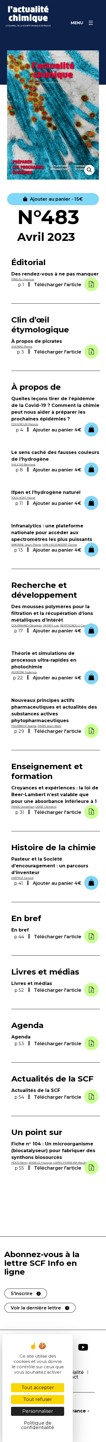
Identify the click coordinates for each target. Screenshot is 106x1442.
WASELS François (40, 1162)
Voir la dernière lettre (36, 1308)
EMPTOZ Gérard (22, 877)
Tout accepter (37, 1387)
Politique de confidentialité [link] (37, 1425)
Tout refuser (37, 1399)
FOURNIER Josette (24, 725)
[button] (53, 198)
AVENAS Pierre (21, 346)
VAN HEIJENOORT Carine (59, 544)
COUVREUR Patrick (24, 424)
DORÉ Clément (46, 806)
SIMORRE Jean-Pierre (26, 544)
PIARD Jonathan (22, 806)
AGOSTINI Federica (24, 672)
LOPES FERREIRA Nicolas (70, 1162)
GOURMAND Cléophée (26, 625)
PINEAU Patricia (22, 279)
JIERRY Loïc (51, 625)
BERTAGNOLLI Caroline (76, 625)
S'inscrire (22, 1293)
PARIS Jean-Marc (49, 725)
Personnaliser (37, 1411)
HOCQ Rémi (19, 1162)
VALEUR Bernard (23, 464)
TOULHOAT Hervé (23, 497)
